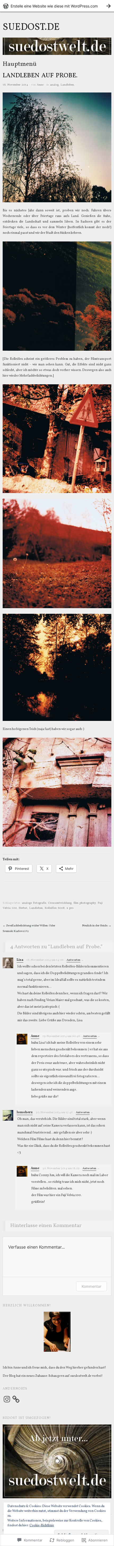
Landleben (67, 85)
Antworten (73, 960)
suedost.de (31, 27)
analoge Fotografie (34, 903)
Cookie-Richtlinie (41, 1525)
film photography (84, 903)
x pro (70, 908)
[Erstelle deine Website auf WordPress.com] (57, 6)
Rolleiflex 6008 (55, 908)
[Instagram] (7, 1399)
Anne (40, 85)
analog (54, 85)
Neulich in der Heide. (96, 926)
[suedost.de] (57, 49)
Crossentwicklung (60, 903)
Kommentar (91, 1286)
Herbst (23, 908)
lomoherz (25, 1112)
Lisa (20, 960)
